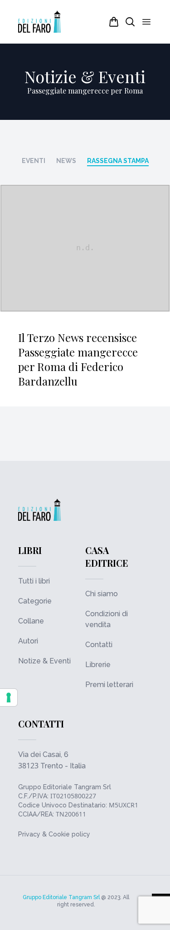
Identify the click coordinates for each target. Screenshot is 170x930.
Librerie (98, 664)
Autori (28, 641)
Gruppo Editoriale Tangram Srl (64, 787)
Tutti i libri (34, 581)
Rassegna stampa (118, 160)
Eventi (33, 160)
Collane (31, 621)
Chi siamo (101, 593)
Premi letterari (109, 684)
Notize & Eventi (44, 661)
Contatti (98, 644)
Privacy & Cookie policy (54, 834)
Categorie (35, 601)
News (66, 160)
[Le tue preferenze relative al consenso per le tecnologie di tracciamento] (8, 697)
